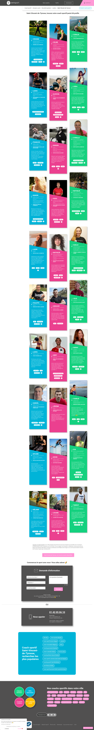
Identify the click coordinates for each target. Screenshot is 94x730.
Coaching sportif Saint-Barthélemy (51, 662)
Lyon (61, 692)
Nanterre (75, 702)
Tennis (74, 419)
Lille (49, 695)
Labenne (62, 641)
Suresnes (86, 698)
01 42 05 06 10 (57, 612)
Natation (61, 63)
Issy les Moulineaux (66, 698)
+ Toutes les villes (52, 705)
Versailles (57, 702)
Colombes (57, 698)
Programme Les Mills (60, 477)
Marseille (66, 692)
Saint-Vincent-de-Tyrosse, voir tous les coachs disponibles (58, 555)
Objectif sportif (45, 724)
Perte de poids (34, 422)
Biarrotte (46, 637)
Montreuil (82, 702)
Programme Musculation (58, 114)
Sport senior (81, 366)
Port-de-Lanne (61, 651)
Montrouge (79, 695)
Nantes (53, 695)
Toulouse (80, 692)
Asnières (86, 695)
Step (83, 107)
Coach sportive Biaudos (56, 637)
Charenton (50, 702)
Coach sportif (28, 8)
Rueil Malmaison (77, 698)
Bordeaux (73, 692)
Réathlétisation (58, 112)
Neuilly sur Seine (61, 695)
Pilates (40, 61)
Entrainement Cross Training (38, 111)
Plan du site (52, 724)
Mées (61, 644)
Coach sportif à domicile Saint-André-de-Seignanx (55, 658)
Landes (54, 8)
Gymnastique (34, 61)
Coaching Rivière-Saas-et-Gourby (51, 655)
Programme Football (58, 375)
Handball (39, 221)
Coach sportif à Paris (52, 692)
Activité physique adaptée (58, 373)
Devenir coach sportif (85, 8)
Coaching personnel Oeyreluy (50, 648)
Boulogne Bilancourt (66, 702)
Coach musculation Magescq (50, 644)
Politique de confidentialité (5, 724)
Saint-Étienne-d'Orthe (48, 665)
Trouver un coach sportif (38, 544)
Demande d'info (89, 727)
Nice (85, 692)
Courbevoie (50, 698)
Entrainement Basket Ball (78, 160)
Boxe (34, 321)
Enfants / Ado (74, 162)
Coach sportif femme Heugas (50, 641)
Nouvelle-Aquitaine (46, 8)
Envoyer (58, 589)
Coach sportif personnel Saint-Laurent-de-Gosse (55, 669)
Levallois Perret (71, 695)
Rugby (53, 166)
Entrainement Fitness (38, 59)
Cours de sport (36, 724)
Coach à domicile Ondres (49, 651)
